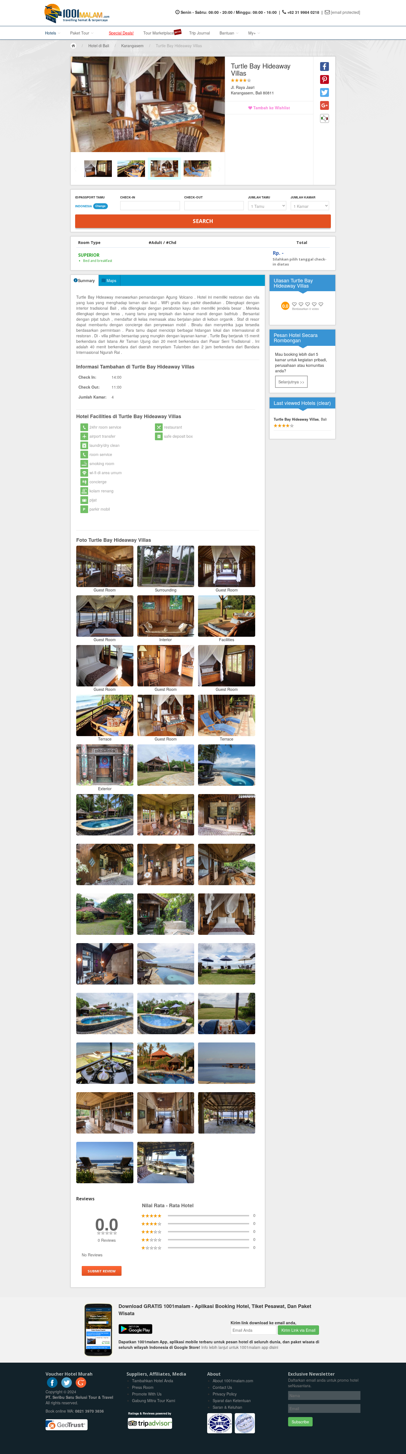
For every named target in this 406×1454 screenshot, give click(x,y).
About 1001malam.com (233, 1380)
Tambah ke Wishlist (271, 107)
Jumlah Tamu (259, 197)
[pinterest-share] (324, 79)
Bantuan (227, 33)
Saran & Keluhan (227, 1407)
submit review (102, 1271)
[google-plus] (81, 1386)
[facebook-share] (324, 66)
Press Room (143, 1387)
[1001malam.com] (75, 13)
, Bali (300, 419)
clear (323, 402)
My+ (252, 33)
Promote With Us (147, 1394)
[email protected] (345, 12)
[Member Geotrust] (67, 1423)
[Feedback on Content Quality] (324, 118)
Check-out (193, 197)
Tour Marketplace (158, 33)
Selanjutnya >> (291, 381)
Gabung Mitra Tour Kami (153, 1400)
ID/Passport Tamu (90, 197)
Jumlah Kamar (303, 197)
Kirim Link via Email (298, 1330)
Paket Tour (80, 33)
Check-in (127, 197)
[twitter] (66, 1386)
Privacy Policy (225, 1394)
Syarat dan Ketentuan (232, 1400)
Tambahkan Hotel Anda (152, 1380)
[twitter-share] (324, 92)
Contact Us (222, 1387)
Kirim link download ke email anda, (263, 1322)
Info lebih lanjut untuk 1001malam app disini (239, 1347)
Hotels (51, 33)
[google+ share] (324, 105)
